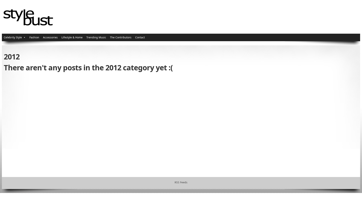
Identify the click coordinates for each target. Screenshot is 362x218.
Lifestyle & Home (72, 37)
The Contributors (120, 37)
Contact (140, 37)
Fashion (34, 37)
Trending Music (96, 37)
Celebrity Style (13, 37)
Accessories (50, 37)
